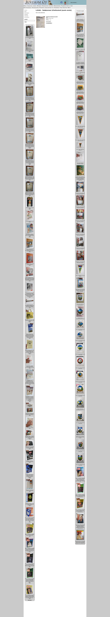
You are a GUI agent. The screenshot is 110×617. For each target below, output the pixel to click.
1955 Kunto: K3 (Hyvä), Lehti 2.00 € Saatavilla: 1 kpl (52, 18)
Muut (69, 7)
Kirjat (25, 5)
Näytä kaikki (30, 600)
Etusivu (25, 10)
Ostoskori (26, 14)
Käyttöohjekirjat (27, 7)
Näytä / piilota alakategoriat (40, 12)
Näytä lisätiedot (48, 21)
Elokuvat (65, 7)
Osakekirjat (56, 7)
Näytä (30, 51)
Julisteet (51, 5)
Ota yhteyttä (26, 17)
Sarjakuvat (29, 5)
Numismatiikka (35, 7)
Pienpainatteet (45, 5)
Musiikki (39, 5)
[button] (49, 23)
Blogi (25, 11)
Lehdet (34, 5)
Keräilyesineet (57, 5)
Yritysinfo (26, 15)
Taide (61, 7)
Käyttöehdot (26, 13)
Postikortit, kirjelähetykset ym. (46, 7)
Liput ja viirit (70, 5)
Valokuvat (63, 5)
